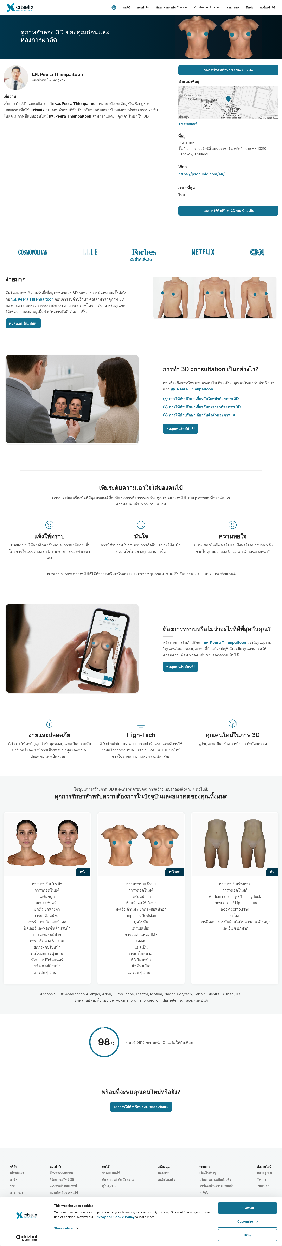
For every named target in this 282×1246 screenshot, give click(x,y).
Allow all (247, 1208)
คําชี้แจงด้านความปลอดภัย (216, 1186)
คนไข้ (126, 7)
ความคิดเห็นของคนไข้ (64, 1192)
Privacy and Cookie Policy (114, 1217)
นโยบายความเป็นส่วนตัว (215, 1179)
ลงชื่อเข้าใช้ (267, 7)
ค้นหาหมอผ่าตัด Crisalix (172, 7)
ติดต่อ (249, 7)
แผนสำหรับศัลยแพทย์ (63, 1186)
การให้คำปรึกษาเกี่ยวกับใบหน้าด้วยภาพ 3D (204, 399)
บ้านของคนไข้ (111, 1173)
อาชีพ (13, 1179)
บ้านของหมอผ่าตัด (61, 1173)
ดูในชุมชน (109, 1186)
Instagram (264, 1173)
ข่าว (12, 1186)
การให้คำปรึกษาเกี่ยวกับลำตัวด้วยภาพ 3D (203, 415)
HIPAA (203, 1192)
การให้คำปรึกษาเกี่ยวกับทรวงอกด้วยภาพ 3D (205, 407)
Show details (63, 1228)
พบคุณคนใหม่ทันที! (23, 323)
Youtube (263, 1186)
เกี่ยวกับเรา (17, 1173)
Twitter (262, 1179)
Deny (247, 1235)
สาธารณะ (232, 7)
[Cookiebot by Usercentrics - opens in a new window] (27, 1238)
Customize (245, 1221)
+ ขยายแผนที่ (188, 123)
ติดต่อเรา (163, 1173)
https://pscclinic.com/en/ (201, 174)
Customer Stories (207, 7)
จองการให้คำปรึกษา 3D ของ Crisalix (228, 70)
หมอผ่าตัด (143, 7)
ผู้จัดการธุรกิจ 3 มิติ (62, 1179)
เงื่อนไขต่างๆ (207, 1173)
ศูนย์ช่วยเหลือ (166, 1179)
